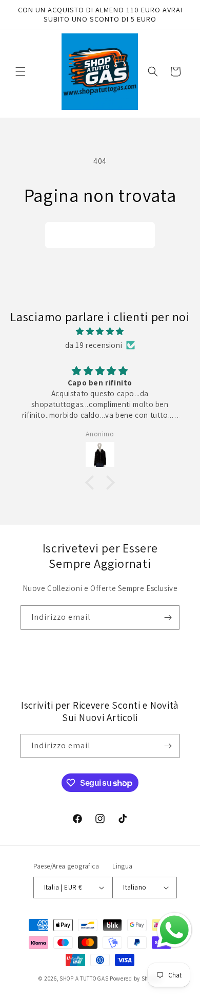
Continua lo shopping (100, 235)
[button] (20, 71)
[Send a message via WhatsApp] (174, 930)
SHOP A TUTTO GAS (83, 978)
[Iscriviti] (167, 617)
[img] (100, 331)
